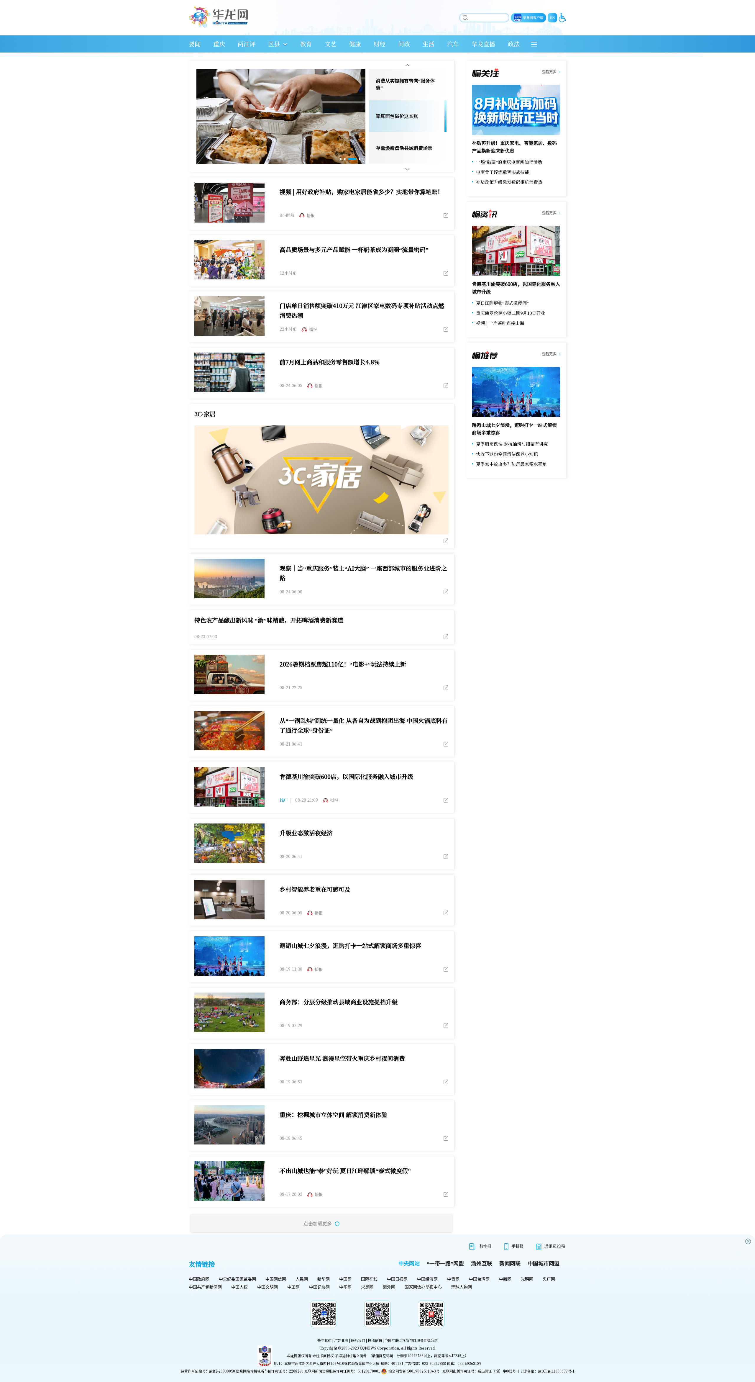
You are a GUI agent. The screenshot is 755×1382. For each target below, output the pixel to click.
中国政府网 (199, 1279)
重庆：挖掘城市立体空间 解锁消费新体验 (333, 1114)
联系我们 (358, 1340)
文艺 (331, 44)
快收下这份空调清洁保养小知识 (507, 454)
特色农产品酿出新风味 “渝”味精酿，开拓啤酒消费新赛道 (268, 620)
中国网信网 (275, 1279)
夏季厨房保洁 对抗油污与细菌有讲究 (512, 444)
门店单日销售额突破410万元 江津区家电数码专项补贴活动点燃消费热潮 (362, 310)
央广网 (549, 1279)
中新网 (505, 1279)
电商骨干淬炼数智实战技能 (502, 172)
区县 (274, 44)
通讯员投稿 (554, 1246)
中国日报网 (397, 1279)
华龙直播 (483, 44)
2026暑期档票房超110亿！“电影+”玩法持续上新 (343, 664)
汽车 (453, 44)
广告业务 (341, 1340)
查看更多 (549, 72)
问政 (404, 44)
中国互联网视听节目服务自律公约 (411, 1340)
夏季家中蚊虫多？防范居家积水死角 (511, 464)
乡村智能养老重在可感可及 (315, 889)
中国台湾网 (479, 1279)
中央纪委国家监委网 (237, 1279)
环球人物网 (461, 1287)
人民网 (302, 1279)
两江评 (246, 44)
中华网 (345, 1287)
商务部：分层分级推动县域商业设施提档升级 (339, 1002)
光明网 (527, 1279)
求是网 (367, 1287)
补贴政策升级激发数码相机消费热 (509, 182)
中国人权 (239, 1287)
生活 (428, 44)
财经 (379, 44)
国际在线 (369, 1279)
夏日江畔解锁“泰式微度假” (502, 303)
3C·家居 (205, 414)
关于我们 (324, 1340)
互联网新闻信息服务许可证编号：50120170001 (342, 1370)
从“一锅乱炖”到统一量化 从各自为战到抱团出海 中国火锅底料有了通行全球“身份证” (364, 725)
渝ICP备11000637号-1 (556, 1370)
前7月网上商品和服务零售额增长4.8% (330, 362)
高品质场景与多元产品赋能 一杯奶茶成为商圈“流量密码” (354, 249)
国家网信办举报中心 (423, 1287)
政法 (514, 44)
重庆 (219, 44)
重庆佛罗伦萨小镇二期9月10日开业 (510, 313)
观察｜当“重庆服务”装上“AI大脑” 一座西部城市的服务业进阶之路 (363, 573)
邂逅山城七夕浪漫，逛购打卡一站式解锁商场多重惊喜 (350, 945)
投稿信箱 (375, 1340)
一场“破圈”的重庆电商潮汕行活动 (509, 162)
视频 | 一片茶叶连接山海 (500, 323)
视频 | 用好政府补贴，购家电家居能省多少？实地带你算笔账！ (361, 191)
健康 (355, 44)
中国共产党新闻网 (205, 1287)
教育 (306, 44)
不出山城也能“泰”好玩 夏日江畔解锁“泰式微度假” (345, 1170)
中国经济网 (427, 1279)
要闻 (195, 44)
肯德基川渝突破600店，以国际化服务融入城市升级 (346, 776)
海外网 (389, 1287)
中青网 (453, 1279)
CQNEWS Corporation (379, 1347)
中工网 (293, 1287)
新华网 (323, 1279)
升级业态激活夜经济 (306, 832)
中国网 (345, 1279)
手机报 (517, 1246)
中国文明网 (267, 1287)
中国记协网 (319, 1287)
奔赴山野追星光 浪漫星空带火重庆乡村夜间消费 (342, 1058)
